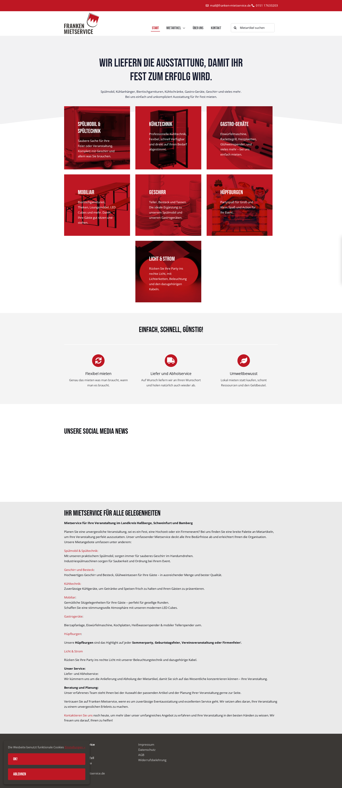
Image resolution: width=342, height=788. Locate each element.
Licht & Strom (73, 651)
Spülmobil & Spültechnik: (81, 551)
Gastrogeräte (73, 616)
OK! (15, 759)
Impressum (146, 744)
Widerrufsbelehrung (152, 760)
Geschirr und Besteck (79, 570)
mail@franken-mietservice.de (231, 5)
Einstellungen (74, 747)
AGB (141, 755)
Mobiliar (69, 597)
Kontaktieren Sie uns (78, 715)
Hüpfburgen (72, 634)
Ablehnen (19, 774)
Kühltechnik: (72, 584)
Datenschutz (147, 750)
